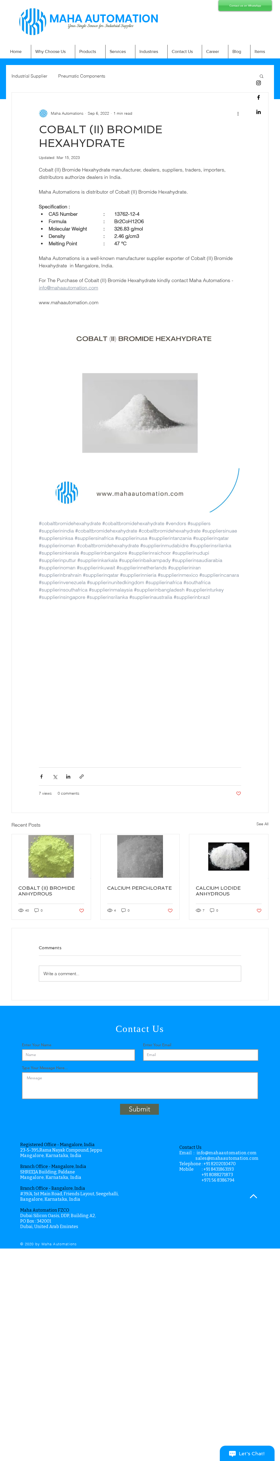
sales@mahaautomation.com (227, 1158)
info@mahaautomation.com (227, 1152)
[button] (261, 76)
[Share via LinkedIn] (68, 776)
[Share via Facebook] (41, 776)
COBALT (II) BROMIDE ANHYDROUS (46, 891)
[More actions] (238, 113)
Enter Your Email (157, 1045)
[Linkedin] (258, 112)
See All (262, 823)
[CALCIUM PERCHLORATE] (140, 856)
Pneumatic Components (81, 76)
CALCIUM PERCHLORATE (139, 888)
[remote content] (140, 680)
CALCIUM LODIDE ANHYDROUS (218, 891)
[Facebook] (258, 97)
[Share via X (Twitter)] (54, 776)
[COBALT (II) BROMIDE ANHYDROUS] (51, 856)
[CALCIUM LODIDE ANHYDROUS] (228, 856)
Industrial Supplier (29, 76)
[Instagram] (258, 83)
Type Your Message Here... (45, 1068)
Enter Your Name (36, 1045)
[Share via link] (81, 776)
